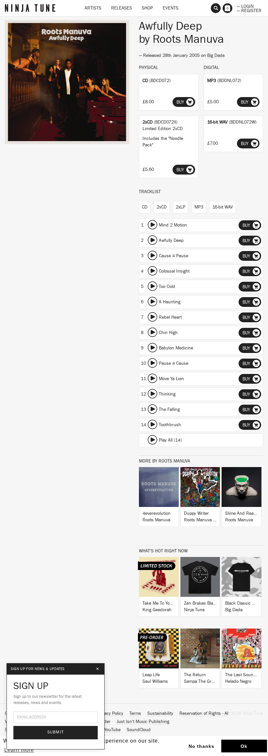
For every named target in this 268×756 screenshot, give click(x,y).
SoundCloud (139, 730)
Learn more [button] (19, 750)
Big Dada (216, 55)
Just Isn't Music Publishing (143, 721)
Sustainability (160, 713)
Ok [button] (244, 746)
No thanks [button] (201, 746)
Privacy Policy (110, 713)
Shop (147, 8)
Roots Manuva (188, 39)
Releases (121, 8)
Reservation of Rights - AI (203, 713)
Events (170, 8)
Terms (135, 713)
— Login (245, 6)
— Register (249, 10)
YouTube (112, 730)
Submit (55, 732)
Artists (93, 8)
